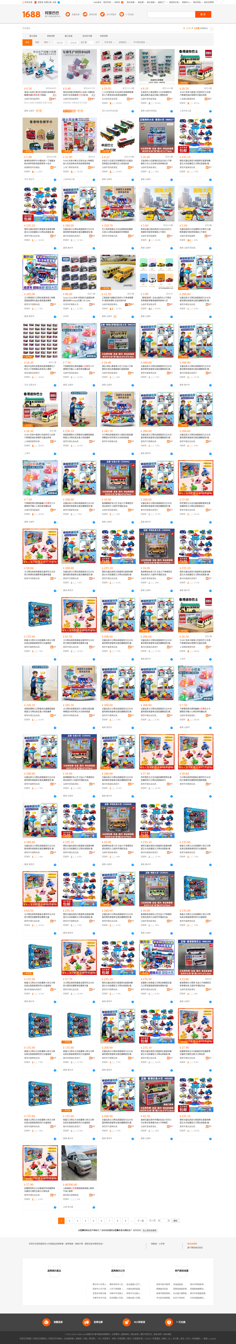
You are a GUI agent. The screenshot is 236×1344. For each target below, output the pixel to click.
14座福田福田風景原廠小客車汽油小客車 (78, 1189)
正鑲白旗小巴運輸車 (135, 1298)
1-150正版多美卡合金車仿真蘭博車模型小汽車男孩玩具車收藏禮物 (117, 93)
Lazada (212, 1339)
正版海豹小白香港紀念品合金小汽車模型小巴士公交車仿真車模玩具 (156, 162)
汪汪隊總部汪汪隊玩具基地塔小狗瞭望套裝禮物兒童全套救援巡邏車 (39, 299)
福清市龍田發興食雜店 (166, 1293)
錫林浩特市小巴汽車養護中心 (122, 1284)
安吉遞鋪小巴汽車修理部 (137, 1284)
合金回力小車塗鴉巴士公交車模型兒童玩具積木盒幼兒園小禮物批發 (156, 93)
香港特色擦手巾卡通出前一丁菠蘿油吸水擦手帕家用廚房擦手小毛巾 (39, 162)
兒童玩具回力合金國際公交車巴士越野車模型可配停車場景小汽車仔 (195, 230)
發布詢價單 (192, 1244)
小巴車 (162, 1244)
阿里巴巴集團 (25, 1339)
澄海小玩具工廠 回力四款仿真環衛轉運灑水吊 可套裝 (40, 93)
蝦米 (129, 1339)
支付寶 (176, 1339)
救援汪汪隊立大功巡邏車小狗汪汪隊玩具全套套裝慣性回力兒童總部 (39, 641)
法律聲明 (115, 1334)
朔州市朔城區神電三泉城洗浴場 (203, 1284)
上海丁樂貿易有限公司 (72, 167)
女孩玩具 (67, 103)
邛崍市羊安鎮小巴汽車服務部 (122, 1293)
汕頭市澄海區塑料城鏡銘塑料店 (33, 99)
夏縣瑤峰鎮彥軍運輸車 (182, 1289)
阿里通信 (156, 1339)
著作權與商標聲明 (102, 1334)
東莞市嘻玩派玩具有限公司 (188, 304)
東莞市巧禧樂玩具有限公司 (33, 304)
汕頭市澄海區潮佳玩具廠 (111, 167)
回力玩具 (83, 103)
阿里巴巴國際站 (40, 1339)
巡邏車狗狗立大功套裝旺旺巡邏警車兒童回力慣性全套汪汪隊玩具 (195, 1052)
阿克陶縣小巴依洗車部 (119, 1298)
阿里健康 (196, 1339)
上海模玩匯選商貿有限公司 (188, 99)
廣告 (55, 95)
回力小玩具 (29, 103)
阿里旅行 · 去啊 (109, 1339)
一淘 (99, 1339)
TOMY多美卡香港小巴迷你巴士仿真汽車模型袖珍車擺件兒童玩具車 (195, 93)
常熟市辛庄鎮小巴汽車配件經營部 (140, 1293)
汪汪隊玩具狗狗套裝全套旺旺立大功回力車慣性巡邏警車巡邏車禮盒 (39, 573)
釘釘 (188, 1339)
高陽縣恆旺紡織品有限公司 (33, 167)
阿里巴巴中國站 (55, 1339)
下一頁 (140, 1220)
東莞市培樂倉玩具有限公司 (111, 236)
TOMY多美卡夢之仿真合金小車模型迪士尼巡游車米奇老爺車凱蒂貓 (78, 162)
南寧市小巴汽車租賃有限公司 (105, 1289)
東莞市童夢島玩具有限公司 (188, 167)
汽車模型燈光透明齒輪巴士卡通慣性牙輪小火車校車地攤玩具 (78, 367)
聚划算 (92, 1339)
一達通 (204, 1339)
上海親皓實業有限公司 (33, 441)
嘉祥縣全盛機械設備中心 (72, 1195)
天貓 (85, 1339)
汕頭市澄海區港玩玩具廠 (149, 167)
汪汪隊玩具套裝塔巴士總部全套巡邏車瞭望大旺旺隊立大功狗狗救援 (117, 436)
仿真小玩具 (47, 103)
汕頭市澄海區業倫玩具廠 (149, 99)
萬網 (164, 1339)
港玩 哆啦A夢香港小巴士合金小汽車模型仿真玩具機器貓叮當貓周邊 (117, 367)
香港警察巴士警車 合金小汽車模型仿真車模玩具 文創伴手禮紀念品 (195, 984)
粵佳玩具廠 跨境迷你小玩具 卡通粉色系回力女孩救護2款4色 (79, 93)
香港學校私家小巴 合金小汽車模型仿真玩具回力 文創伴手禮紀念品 (156, 573)
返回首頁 (137, 1230)
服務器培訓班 (162, 1289)
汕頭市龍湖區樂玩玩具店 (111, 304)
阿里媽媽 (121, 1339)
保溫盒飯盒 (178, 1284)
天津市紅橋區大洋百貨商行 (72, 304)
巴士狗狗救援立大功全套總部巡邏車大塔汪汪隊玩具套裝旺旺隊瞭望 (117, 230)
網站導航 (167, 1334)
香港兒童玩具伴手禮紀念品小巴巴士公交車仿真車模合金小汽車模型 (156, 1121)
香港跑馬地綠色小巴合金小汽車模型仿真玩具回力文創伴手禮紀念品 (156, 915)
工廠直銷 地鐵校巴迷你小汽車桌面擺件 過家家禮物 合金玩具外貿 (117, 299)
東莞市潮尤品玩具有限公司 (33, 236)
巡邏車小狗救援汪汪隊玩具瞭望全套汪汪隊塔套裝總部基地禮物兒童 (156, 984)
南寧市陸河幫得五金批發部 (167, 1284)
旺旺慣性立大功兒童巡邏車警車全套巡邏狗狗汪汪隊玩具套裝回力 (195, 504)
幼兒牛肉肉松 (179, 1298)
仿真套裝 (38, 103)
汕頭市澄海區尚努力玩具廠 (149, 304)
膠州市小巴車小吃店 (101, 1284)
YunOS (147, 1339)
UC (169, 1339)
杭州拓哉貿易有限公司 (111, 99)
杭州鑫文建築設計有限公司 (184, 1293)
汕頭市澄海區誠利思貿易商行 (33, 510)
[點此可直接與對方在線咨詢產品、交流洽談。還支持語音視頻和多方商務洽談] (132, 111)
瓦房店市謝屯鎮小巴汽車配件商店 (107, 1293)
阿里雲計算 (138, 1339)
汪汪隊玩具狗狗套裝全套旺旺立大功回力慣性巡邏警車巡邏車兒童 (78, 641)
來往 (182, 1339)
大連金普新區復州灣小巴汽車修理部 (141, 1289)
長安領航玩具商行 (32, 373)
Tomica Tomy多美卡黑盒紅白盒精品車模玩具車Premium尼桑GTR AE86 (79, 299)
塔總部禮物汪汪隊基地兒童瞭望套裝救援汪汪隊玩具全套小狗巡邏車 (78, 436)
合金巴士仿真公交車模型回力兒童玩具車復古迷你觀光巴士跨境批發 (117, 162)
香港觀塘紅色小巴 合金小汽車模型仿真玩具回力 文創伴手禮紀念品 (117, 504)
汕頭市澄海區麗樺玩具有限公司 (188, 236)
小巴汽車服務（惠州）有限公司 (122, 1289)
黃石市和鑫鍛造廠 (197, 1293)
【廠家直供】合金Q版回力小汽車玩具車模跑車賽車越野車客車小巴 (156, 299)
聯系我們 (158, 1334)
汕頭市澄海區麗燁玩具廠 (149, 236)
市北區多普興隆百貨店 (166, 1298)
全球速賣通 (69, 1339)
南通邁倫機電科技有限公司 (201, 1289)
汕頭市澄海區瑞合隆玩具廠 (72, 373)
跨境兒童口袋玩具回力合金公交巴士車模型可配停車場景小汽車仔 (156, 230)
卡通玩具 (75, 103)
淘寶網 (78, 1339)
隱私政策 (135, 1334)
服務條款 (125, 1334)
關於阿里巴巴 (146, 1334)
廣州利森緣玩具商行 (71, 236)
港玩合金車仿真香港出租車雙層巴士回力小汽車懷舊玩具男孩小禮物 (39, 367)
